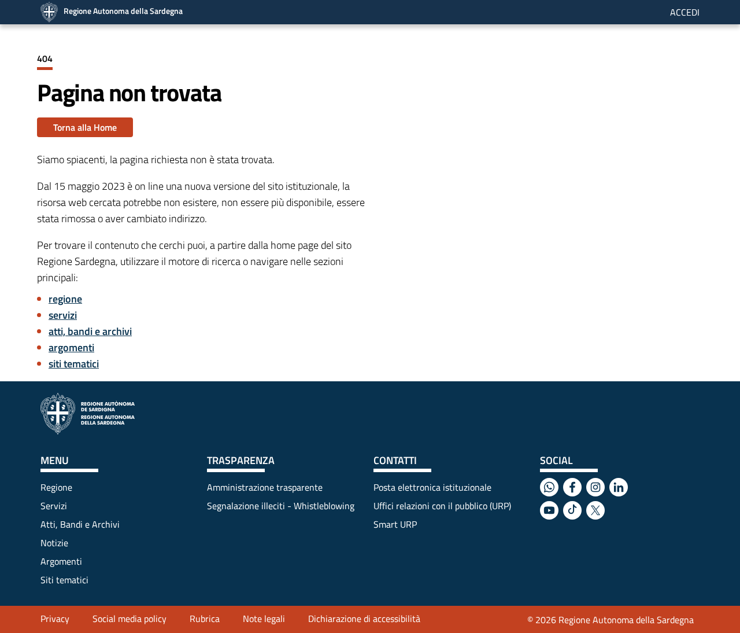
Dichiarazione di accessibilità (364, 618)
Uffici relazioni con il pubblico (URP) (442, 506)
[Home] (87, 414)
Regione (56, 487)
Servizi (53, 506)
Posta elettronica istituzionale (432, 487)
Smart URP (395, 524)
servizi (63, 315)
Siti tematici (64, 580)
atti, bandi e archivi (90, 331)
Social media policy (129, 618)
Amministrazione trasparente (265, 487)
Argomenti (61, 561)
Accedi (685, 12)
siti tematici (74, 363)
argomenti (71, 347)
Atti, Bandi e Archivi (80, 524)
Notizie (54, 543)
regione (65, 299)
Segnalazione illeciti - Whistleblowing (280, 506)
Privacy (54, 618)
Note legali (264, 618)
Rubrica (205, 618)
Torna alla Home (85, 127)
